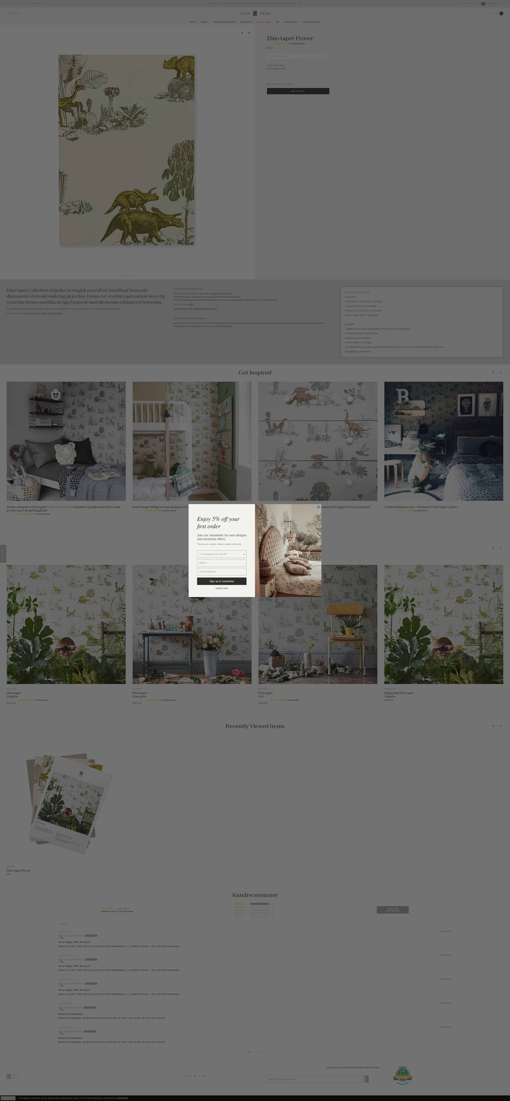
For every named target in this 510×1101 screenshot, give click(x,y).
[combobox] (221, 554)
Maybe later (222, 588)
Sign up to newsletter (221, 581)
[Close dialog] (318, 507)
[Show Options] (244, 554)
